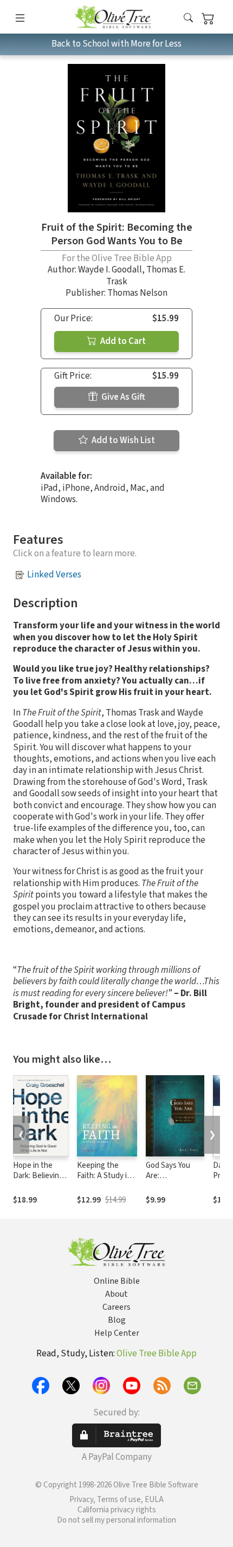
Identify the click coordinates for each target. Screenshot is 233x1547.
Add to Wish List (122, 440)
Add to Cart (122, 341)
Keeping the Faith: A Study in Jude (104, 1176)
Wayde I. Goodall (110, 269)
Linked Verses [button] (54, 574)
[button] (188, 18)
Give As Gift (122, 397)
